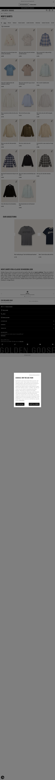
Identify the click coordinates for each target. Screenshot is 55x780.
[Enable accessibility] (2, 777)
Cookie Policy (21, 400)
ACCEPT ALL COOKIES (34, 404)
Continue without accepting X (34, 374)
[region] (27, 390)
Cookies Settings (19, 404)
